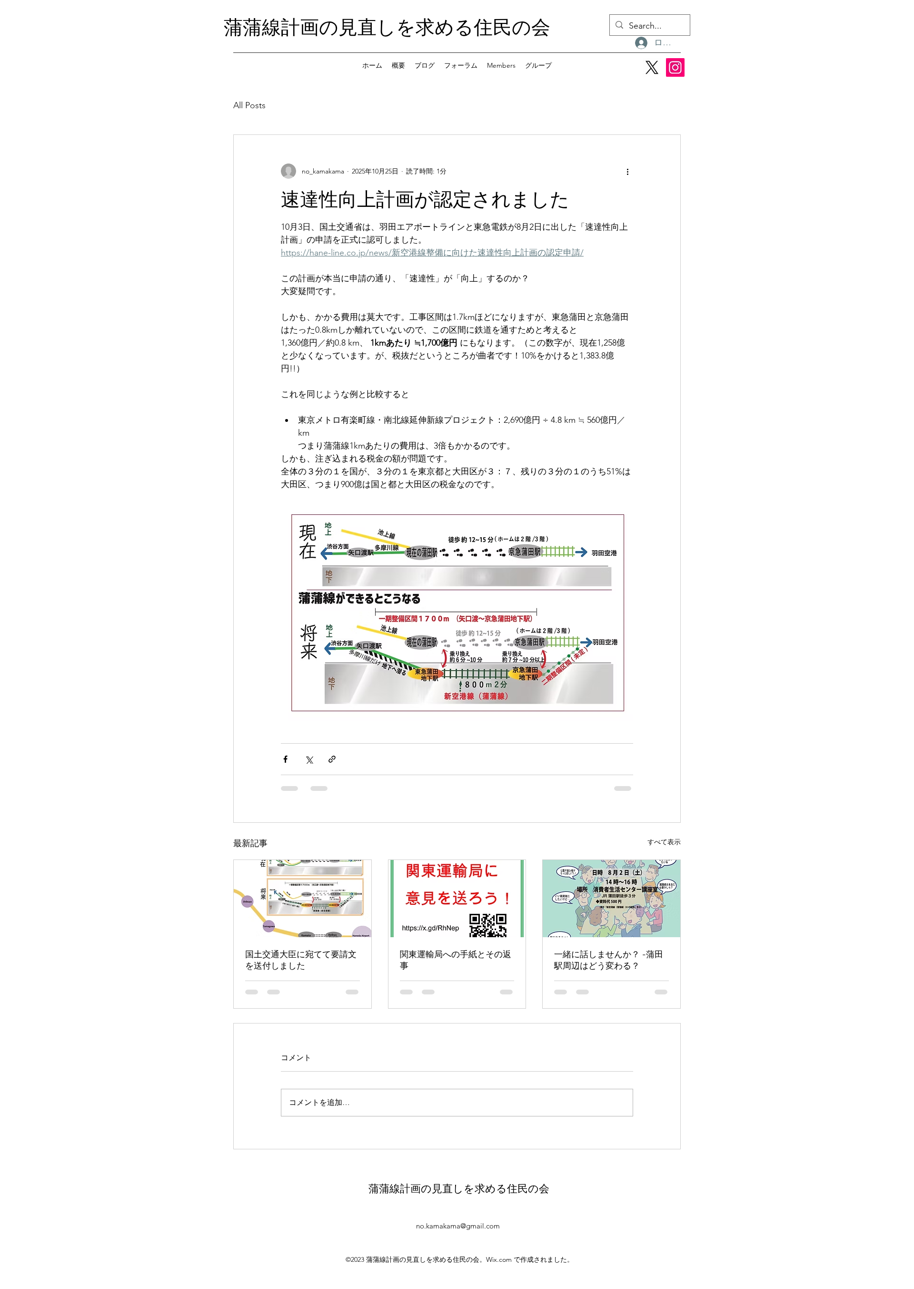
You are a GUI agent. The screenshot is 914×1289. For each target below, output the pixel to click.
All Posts (249, 105)
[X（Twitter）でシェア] (308, 759)
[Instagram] (675, 67)
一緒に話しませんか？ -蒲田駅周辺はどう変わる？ (608, 960)
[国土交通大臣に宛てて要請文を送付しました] (302, 898)
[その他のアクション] (627, 171)
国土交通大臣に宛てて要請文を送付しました (301, 960)
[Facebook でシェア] (285, 759)
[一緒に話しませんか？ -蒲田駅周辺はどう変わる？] (611, 898)
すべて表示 (664, 842)
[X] (652, 67)
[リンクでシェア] (332, 759)
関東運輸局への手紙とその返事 (455, 960)
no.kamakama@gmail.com (458, 1225)
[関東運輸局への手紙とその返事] (457, 898)
